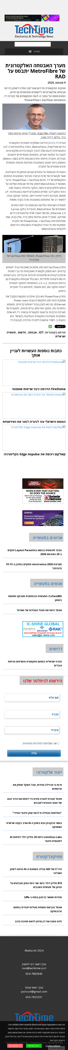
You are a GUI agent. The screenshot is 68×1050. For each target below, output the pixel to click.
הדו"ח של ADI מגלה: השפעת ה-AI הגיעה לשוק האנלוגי (36, 871)
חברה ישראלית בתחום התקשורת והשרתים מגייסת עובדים (35, 663)
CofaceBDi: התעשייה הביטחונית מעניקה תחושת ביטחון (35, 598)
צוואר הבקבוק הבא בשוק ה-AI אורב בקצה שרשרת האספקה (34, 825)
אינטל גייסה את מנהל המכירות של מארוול (39, 610)
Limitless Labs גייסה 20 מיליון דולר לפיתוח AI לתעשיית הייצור (36, 839)
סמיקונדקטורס (49, 856)
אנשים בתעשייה (48, 583)
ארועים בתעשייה (47, 537)
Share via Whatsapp (50, 326)
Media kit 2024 (34, 950)
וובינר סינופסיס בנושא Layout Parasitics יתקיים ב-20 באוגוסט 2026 (35, 552)
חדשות (22, 332)
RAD (51, 143)
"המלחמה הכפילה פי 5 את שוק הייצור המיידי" (37, 813)
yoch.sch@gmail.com (34, 991)
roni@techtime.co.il (34, 968)
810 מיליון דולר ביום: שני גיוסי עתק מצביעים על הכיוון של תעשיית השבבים (36, 885)
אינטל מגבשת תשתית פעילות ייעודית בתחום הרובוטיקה (37, 909)
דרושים (55, 648)
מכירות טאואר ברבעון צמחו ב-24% (43, 897)
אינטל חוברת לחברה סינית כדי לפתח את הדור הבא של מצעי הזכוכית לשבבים (34, 801)
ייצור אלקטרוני (49, 772)
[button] (37, 51)
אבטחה (32, 332)
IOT (41, 332)
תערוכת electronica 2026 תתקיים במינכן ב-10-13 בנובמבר (34, 566)
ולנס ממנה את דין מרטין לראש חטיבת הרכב (38, 921)
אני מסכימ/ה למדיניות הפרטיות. (39, 743)
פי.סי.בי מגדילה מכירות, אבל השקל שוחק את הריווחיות (37, 786)
